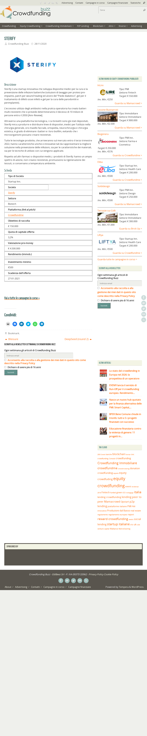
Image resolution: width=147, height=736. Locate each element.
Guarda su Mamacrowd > (128, 103)
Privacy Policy (96, 574)
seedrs (131, 519)
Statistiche (135, 2)
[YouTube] (45, 3)
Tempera (124, 587)
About (8, 587)
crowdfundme (107, 468)
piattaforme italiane (117, 506)
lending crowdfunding (109, 497)
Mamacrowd (112, 501)
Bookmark (13, 333)
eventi (128, 486)
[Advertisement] (121, 335)
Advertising (67, 2)
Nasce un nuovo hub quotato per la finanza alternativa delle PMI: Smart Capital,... (125, 403)
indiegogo (130, 493)
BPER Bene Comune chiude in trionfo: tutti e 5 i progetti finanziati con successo (125, 418)
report (131, 514)
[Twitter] (49, 3)
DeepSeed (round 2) (77, 339)
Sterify (11, 192)
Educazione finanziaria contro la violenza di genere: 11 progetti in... (125, 432)
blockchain (118, 454)
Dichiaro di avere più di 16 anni (24, 367)
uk (135, 524)
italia (137, 492)
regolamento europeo (117, 514)
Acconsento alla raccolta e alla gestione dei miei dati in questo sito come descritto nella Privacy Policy (116, 292)
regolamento (102, 514)
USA (138, 525)
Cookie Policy (111, 574)
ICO (124, 492)
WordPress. (137, 587)
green (119, 492)
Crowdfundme (16, 215)
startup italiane (118, 524)
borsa (128, 454)
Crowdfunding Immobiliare (117, 463)
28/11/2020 (40, 43)
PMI (129, 506)
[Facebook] (41, 3)
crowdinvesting (123, 468)
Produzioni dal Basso (118, 510)
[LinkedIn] (53, 3)
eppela (115, 473)
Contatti (79, 2)
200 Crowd (101, 454)
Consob (112, 458)
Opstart (125, 501)
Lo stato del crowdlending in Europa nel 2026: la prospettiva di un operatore (124, 374)
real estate (136, 510)
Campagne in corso (95, 2)
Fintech (105, 492)
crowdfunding (123, 458)
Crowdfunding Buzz (18, 43)
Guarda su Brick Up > (130, 228)
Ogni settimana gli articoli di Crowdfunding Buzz (30, 350)
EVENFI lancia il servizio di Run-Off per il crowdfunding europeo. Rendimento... (124, 389)
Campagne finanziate (117, 2)
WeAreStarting (124, 529)
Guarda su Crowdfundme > (127, 155)
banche (109, 454)
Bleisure (13, 339)
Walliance (114, 529)
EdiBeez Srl (58, 574)
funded (113, 492)
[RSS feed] (57, 3)
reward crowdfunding (112, 519)
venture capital (103, 529)
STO (131, 525)
